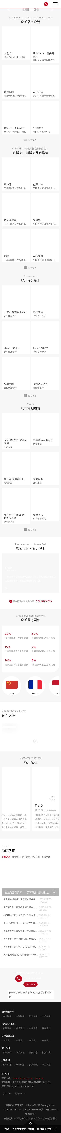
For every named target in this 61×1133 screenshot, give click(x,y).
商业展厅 (33, 1040)
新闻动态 (33, 1052)
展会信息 (20, 1064)
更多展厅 (46, 1040)
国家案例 (20, 1016)
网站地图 (32, 1113)
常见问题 (46, 1064)
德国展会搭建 (51, 1118)
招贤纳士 (46, 1052)
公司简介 (7, 1052)
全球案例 (7, 1016)
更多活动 (46, 1028)
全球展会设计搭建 (22, 1118)
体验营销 (7, 1028)
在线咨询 (30, 984)
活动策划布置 (8, 1023)
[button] (10, 9)
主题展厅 (20, 1040)
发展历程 (20, 1052)
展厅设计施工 (8, 1035)
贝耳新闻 (6, 1059)
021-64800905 (44, 601)
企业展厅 (7, 1040)
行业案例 (33, 1016)
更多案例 (46, 1016)
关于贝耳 (6, 1047)
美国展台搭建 (37, 1118)
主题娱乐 (33, 1028)
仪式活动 (20, 1028)
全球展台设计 (8, 1011)
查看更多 (32, 139)
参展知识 (33, 1064)
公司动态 (7, 1064)
